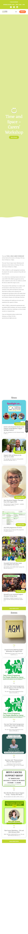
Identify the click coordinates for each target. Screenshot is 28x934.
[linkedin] (17, 7)
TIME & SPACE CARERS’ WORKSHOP (15, 256)
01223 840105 (14, 2)
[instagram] (14, 7)
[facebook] (11, 7)
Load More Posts (14, 608)
